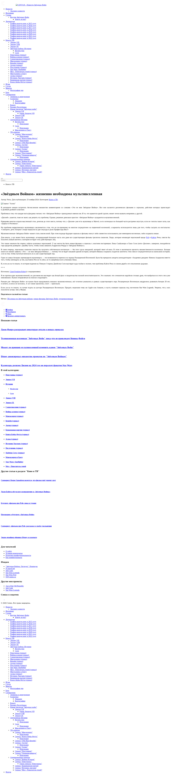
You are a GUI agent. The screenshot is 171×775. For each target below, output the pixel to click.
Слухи (8, 86)
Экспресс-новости (17, 11)
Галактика (14, 99)
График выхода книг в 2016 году (23, 26)
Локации (18, 101)
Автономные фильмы (18, 120)
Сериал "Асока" (21, 149)
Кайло (153, 237)
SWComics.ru (11, 577)
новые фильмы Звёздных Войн (46, 299)
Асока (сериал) (16, 76)
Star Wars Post (11, 575)
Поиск (9, 314)
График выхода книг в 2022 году (23, 38)
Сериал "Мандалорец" (24, 134)
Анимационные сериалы (20, 159)
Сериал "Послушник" (23, 153)
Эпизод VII (14, 42)
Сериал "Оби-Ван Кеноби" (25, 143)
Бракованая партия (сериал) (21, 80)
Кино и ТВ (10, 40)
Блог (7, 92)
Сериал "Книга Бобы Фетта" (26, 138)
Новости (9, 9)
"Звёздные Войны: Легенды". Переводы (22, 566)
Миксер (9, 88)
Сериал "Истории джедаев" (26, 170)
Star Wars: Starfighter (18, 69)
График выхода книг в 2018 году (23, 30)
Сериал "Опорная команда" (26, 155)
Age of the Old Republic (15, 586)
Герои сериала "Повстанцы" (31, 166)
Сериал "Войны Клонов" (25, 161)
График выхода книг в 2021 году (23, 36)
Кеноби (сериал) (16, 63)
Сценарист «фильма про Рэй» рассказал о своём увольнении (26, 526)
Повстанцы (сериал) (18, 55)
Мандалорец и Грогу (18, 74)
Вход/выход (11, 312)
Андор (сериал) (16, 65)
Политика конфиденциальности (18, 555)
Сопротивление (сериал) (20, 59)
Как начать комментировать (16, 316)
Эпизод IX (14, 46)
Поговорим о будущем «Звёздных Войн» (17, 515)
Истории (9, 384)
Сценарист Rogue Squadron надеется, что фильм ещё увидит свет (28, 480)
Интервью (10, 13)
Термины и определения (20, 97)
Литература (10, 21)
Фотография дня (16, 90)
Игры (8, 84)
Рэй (147, 237)
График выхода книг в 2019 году (23, 32)
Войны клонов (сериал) (19, 57)
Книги (12, 105)
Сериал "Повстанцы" (23, 163)
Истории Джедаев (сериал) (21, 78)
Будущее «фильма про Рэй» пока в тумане (18, 503)
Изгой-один (19, 51)
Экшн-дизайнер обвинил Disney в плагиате (19, 537)
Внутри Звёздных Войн (19, 17)
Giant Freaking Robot (18, 272)
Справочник (10, 95)
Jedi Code (9, 571)
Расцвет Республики (18, 107)
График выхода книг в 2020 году (23, 34)
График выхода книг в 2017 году (23, 28)
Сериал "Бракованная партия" (27, 168)
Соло (17, 53)
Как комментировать (14, 557)
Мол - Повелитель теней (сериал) (23, 72)
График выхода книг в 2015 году (23, 23)
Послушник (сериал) (18, 67)
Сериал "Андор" (21, 145)
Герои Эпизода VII (27, 113)
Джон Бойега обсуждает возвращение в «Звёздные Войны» (25, 492)
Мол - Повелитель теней (16, 466)
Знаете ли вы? (20, 19)
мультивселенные (66, 299)
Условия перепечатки (14, 553)
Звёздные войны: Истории (20, 49)
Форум (8, 174)
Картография (20, 103)
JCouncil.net (10, 569)
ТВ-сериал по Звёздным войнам (20, 299)
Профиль (10, 310)
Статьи (8, 15)
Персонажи (24, 124)
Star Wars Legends (12, 573)
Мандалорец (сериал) (18, 61)
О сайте (9, 551)
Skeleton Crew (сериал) (15, 453)
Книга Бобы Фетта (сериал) (21, 82)
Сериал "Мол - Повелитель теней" (28, 172)
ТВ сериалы (15, 132)
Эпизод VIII (15, 44)
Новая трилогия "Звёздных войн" (23, 109)
